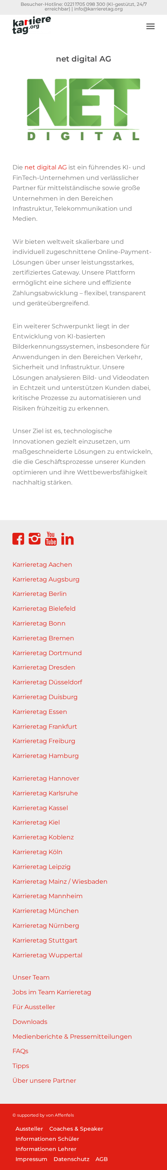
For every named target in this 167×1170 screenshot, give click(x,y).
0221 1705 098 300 (84, 4)
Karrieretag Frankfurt (44, 726)
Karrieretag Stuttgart (45, 940)
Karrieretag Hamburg (45, 755)
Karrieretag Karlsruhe (45, 793)
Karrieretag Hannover (45, 778)
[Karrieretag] (69, 30)
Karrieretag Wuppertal (47, 955)
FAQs (20, 1051)
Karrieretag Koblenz (43, 837)
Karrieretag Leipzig (41, 866)
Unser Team (31, 977)
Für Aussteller (33, 1007)
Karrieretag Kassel (40, 808)
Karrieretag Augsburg (46, 579)
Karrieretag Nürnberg (45, 925)
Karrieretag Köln (37, 852)
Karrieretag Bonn (39, 623)
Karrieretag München (45, 911)
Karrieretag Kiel (36, 822)
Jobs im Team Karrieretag (51, 992)
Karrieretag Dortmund (47, 653)
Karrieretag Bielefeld (44, 608)
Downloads (29, 1022)
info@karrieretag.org (98, 9)
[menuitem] (150, 20)
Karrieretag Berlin (39, 593)
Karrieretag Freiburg (43, 741)
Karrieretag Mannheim (47, 896)
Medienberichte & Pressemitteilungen (72, 1036)
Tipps (20, 1066)
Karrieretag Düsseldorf (47, 682)
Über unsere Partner (44, 1080)
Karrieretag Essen (39, 711)
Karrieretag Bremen (43, 638)
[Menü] (150, 26)
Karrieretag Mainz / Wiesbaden (60, 881)
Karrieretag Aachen (42, 564)
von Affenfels (60, 1115)
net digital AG (45, 167)
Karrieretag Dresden (43, 667)
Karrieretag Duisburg (45, 697)
